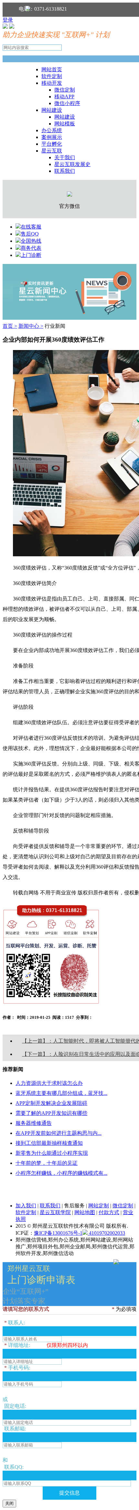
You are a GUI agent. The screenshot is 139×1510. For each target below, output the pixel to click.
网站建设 (51, 110)
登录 (8, 20)
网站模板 (64, 123)
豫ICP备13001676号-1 (58, 1233)
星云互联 (51, 150)
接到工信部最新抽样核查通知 (49, 1143)
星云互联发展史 (72, 164)
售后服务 (74, 1205)
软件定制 (51, 76)
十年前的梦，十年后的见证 (47, 1163)
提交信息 (69, 1492)
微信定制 (64, 90)
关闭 (9, 1503)
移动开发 (51, 83)
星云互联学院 (55, 1212)
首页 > (10, 326)
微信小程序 (67, 103)
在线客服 (31, 226)
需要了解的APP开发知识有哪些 (51, 1113)
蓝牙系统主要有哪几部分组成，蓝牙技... (61, 1093)
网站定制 (98, 1205)
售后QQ (30, 234)
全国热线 (31, 241)
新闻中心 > (30, 326)
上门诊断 (31, 255)
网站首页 (51, 69)
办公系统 (51, 130)
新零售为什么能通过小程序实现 (52, 1153)
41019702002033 (106, 1233)
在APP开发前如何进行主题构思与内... (59, 1133)
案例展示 (51, 137)
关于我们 (64, 157)
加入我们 (26, 1205)
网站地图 (84, 1212)
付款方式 (109, 1212)
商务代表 (31, 248)
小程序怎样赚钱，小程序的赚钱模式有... (61, 1173)
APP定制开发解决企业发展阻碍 (51, 1103)
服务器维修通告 (34, 1123)
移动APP (64, 96)
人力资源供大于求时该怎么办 (49, 1083)
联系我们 (64, 171)
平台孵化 (51, 144)
